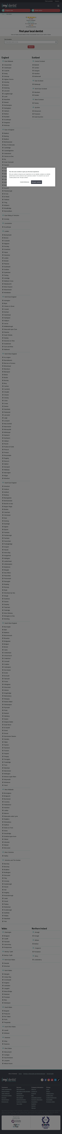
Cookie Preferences (24, 181)
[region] (31, 177)
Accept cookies (36, 182)
